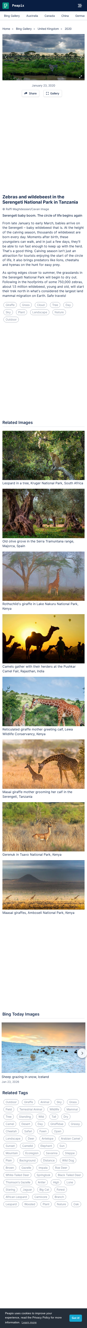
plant (21, 312)
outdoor (11, 319)
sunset (10, 1145)
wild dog (68, 1160)
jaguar (27, 1189)
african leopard (16, 1197)
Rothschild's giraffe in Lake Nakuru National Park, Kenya (40, 606)
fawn (43, 1131)
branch (59, 1197)
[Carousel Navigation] (43, 1056)
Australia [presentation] (32, 15)
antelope (47, 1138)
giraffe (10, 305)
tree (55, 305)
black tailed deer (69, 1175)
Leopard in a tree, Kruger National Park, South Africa (42, 483)
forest (61, 1189)
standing (25, 1116)
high (56, 1182)
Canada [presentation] (50, 15)
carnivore (40, 1197)
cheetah (11, 1131)
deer (31, 1138)
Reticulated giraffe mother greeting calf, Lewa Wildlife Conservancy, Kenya (37, 731)
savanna (51, 1153)
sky (8, 312)
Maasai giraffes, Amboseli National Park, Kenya (38, 913)
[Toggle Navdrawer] (80, 6)
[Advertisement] (43, 147)
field (9, 1109)
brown (10, 1167)
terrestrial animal (30, 1109)
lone (70, 1182)
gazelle (26, 1167)
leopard (11, 1204)
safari (28, 1131)
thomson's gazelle (18, 1182)
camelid (27, 1145)
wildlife (54, 1109)
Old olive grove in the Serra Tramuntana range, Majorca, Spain (38, 543)
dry (66, 1116)
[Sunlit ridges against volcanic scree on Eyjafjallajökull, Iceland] (81, 57)
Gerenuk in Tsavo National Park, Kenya (32, 854)
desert (25, 1124)
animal (44, 1102)
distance (49, 1160)
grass (26, 305)
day (68, 305)
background (27, 1160)
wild (41, 1116)
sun (62, 1145)
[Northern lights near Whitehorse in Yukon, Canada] (6, 57)
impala (43, 1167)
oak (76, 1204)
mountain (12, 1153)
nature (59, 312)
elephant (46, 1145)
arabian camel (70, 1138)
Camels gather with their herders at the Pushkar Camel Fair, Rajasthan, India (39, 668)
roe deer (61, 1167)
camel (10, 1124)
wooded (29, 1204)
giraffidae (56, 1124)
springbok (43, 1175)
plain (9, 1160)
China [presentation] (65, 15)
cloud (41, 305)
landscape (39, 312)
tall (54, 1116)
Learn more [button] (29, 1322)
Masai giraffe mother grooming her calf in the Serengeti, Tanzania (37, 794)
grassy (75, 1124)
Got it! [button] (76, 1318)
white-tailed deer (17, 1175)
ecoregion (31, 1153)
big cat (44, 1189)
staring (10, 1189)
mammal (72, 1109)
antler (42, 1182)
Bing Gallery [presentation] (12, 15)
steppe (70, 1153)
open (57, 1131)
